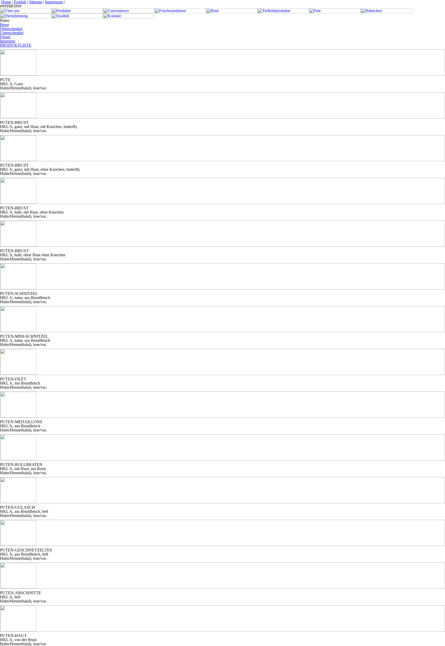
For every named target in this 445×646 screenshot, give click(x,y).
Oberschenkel (11, 29)
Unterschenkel (11, 33)
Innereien (7, 41)
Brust (4, 24)
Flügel (5, 37)
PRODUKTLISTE (15, 45)
